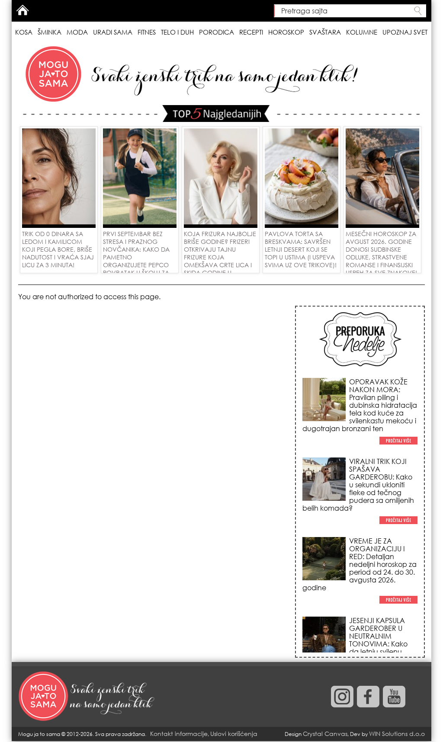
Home (22, 9)
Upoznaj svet (404, 32)
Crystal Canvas (325, 733)
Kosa (23, 32)
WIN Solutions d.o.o (397, 733)
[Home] (87, 697)
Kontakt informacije (179, 733)
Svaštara (325, 32)
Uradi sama (112, 32)
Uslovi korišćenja (233, 733)
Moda (77, 32)
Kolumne (361, 32)
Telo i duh (177, 32)
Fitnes (147, 32)
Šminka (49, 32)
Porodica (216, 32)
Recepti (251, 32)
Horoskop (286, 32)
